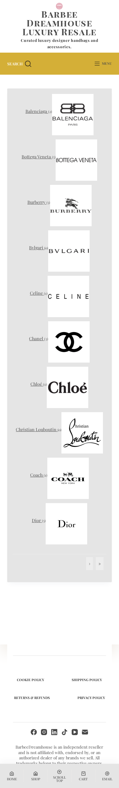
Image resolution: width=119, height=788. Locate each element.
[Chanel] (69, 341)
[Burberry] (71, 205)
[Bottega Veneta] (76, 159)
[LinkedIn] (54, 732)
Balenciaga (36, 111)
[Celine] (68, 296)
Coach (37, 475)
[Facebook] (34, 732)
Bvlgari (36, 247)
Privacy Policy (91, 698)
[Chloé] (67, 387)
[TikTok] (64, 732)
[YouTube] (75, 732)
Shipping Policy (87, 680)
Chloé (36, 384)
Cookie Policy (30, 680)
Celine (37, 293)
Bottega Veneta (37, 157)
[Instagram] (44, 732)
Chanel (36, 338)
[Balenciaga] (73, 114)
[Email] (85, 732)
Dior (37, 520)
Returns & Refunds (32, 698)
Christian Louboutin (37, 429)
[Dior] (66, 523)
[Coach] (68, 478)
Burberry (36, 202)
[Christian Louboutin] (82, 432)
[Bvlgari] (69, 250)
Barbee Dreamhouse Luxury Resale (59, 22)
